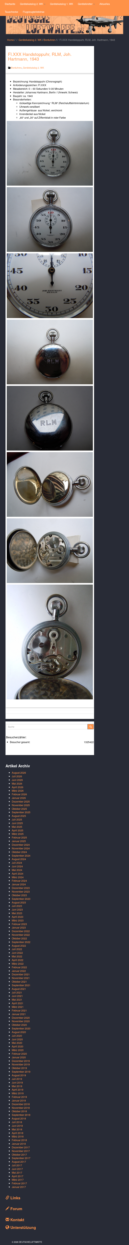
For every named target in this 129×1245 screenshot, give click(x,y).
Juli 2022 (17, 949)
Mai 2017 (17, 1172)
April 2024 (17, 873)
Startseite (10, 4)
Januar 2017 (19, 1187)
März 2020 (18, 1050)
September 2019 (21, 1071)
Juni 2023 (17, 909)
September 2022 (21, 942)
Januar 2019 (19, 1100)
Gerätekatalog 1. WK (61, 4)
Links (14, 1197)
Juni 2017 (17, 1169)
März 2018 (18, 1136)
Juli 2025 (17, 819)
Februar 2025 (19, 837)
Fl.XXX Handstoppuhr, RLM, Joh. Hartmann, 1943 (40, 56)
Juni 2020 (17, 1039)
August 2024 (19, 859)
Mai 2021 (17, 999)
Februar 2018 (19, 1140)
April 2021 (17, 1003)
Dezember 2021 (21, 974)
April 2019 (17, 1089)
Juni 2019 (17, 1082)
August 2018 (19, 1118)
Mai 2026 (17, 783)
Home (10, 40)
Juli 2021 (17, 992)
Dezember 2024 (21, 845)
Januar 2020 (19, 1057)
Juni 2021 (17, 996)
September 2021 (21, 985)
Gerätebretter (85, 4)
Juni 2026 (17, 780)
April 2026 (17, 787)
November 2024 (21, 848)
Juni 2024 (17, 866)
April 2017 (17, 1176)
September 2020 (21, 1028)
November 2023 (21, 891)
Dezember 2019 (21, 1061)
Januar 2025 (19, 841)
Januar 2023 (19, 927)
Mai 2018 (17, 1129)
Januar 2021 (19, 1014)
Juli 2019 (17, 1079)
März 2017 (18, 1179)
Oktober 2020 (19, 1025)
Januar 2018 (19, 1143)
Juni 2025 (17, 823)
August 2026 (19, 772)
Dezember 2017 (21, 1147)
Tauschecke (11, 12)
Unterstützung (22, 1227)
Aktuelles (104, 4)
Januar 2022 (19, 971)
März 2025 (18, 834)
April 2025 (17, 830)
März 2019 (18, 1093)
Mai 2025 (17, 827)
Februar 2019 (19, 1097)
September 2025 (21, 812)
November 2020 (21, 1021)
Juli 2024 (17, 862)
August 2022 (19, 945)
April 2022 (17, 960)
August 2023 (19, 902)
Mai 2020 (17, 1043)
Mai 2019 (17, 1086)
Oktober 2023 (19, 895)
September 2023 (21, 899)
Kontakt (16, 1219)
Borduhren (49, 40)
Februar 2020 (19, 1053)
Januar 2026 (19, 798)
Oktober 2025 (19, 809)
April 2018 (17, 1133)
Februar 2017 (19, 1183)
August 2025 (19, 816)
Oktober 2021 (19, 981)
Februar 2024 (19, 880)
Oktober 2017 (19, 1154)
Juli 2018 (17, 1122)
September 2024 (21, 855)
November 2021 (21, 978)
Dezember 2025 (21, 801)
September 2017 (21, 1158)
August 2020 (19, 1032)
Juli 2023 (17, 906)
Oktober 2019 (19, 1068)
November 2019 (21, 1064)
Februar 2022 (19, 967)
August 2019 (19, 1075)
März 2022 (18, 963)
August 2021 (19, 989)
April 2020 (17, 1046)
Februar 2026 (19, 794)
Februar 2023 (19, 924)
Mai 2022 (17, 956)
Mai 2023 (17, 913)
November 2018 (21, 1108)
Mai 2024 (17, 870)
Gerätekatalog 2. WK (32, 4)
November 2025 (21, 805)
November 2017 (21, 1151)
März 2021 (18, 1007)
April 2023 (17, 917)
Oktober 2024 (19, 852)
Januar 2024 (19, 884)
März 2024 (18, 877)
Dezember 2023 (21, 888)
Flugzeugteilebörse (33, 12)
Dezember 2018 (21, 1104)
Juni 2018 (17, 1126)
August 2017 (19, 1161)
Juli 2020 (17, 1035)
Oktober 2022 (19, 938)
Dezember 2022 (21, 931)
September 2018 (21, 1115)
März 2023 (18, 920)
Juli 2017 (17, 1165)
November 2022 (21, 935)
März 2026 (18, 790)
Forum (15, 1208)
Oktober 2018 (19, 1111)
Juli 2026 (17, 776)
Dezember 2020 (21, 1017)
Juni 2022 (17, 953)
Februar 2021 (19, 1010)
